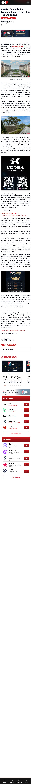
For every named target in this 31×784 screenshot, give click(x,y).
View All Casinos (16, 477)
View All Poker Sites (16, 433)
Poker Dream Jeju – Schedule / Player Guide (13, 330)
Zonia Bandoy (5, 21)
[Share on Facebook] (6, 339)
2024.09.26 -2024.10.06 (9, 390)
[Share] (13, 339)
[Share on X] (9, 339)
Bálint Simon (10, 23)
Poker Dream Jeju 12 (18, 46)
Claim (26, 404)
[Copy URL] (2, 339)
